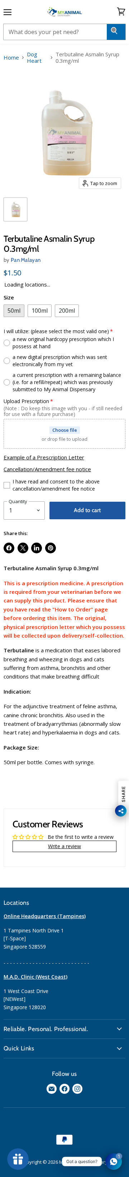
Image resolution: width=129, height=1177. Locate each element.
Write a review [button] (64, 846)
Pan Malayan (25, 260)
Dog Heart (34, 57)
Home (11, 58)
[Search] (116, 32)
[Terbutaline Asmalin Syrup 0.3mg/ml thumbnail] (15, 209)
